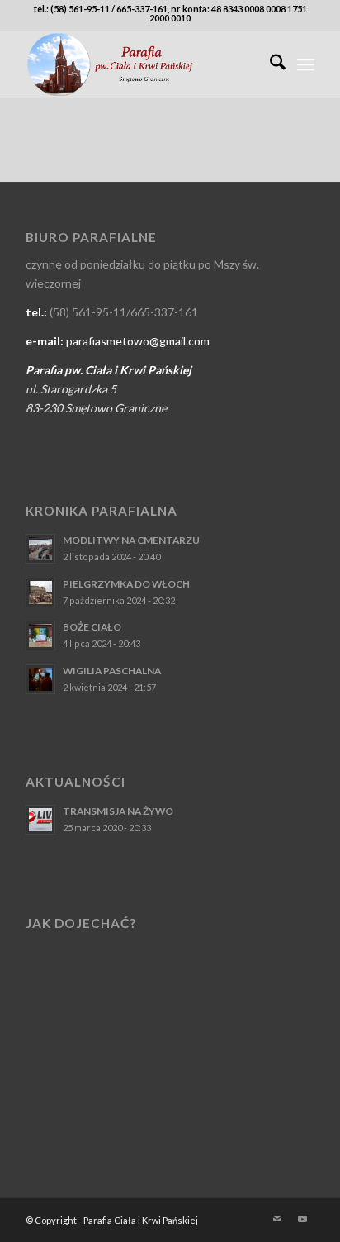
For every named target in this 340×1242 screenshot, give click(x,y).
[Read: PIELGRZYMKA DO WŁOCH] (40, 592)
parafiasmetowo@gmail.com (138, 341)
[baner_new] (141, 64)
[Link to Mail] (277, 1218)
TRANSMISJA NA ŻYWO (118, 811)
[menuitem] (269, 64)
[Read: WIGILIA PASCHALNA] (40, 679)
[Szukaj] (269, 64)
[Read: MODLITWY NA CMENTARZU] (40, 549)
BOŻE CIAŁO (92, 627)
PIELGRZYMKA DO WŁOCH (126, 584)
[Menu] (305, 64)
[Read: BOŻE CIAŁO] (40, 635)
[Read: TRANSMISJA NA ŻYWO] (40, 820)
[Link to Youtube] (302, 1218)
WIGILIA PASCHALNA (112, 670)
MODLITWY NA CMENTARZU (131, 540)
